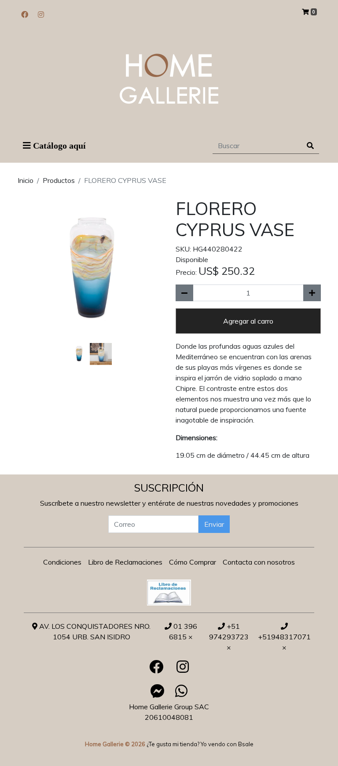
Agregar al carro (248, 321)
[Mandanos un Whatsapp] (181, 690)
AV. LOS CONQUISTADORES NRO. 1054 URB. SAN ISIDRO (94, 631)
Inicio (25, 180)
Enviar (214, 524)
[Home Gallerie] (169, 79)
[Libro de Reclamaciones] (169, 591)
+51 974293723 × (229, 637)
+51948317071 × (284, 642)
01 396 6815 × (183, 631)
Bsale (246, 744)
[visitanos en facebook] (24, 14)
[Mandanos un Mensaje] (157, 690)
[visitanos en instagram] (41, 14)
